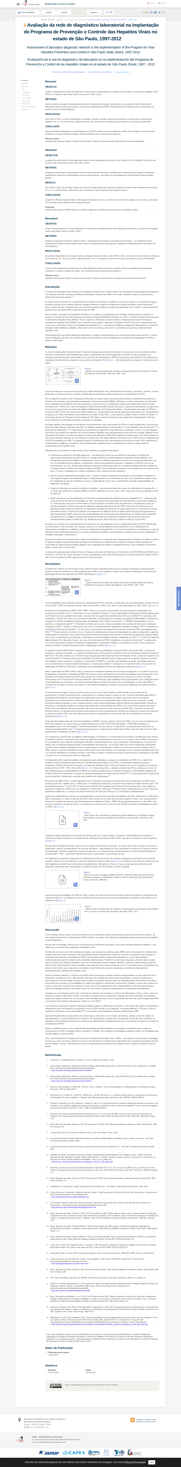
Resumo (25, 80)
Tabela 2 (116, 861)
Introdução (26, 92)
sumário (48, 12)
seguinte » (94, 12)
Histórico (25, 110)
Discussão (26, 101)
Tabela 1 (59, 807)
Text (23, 89)
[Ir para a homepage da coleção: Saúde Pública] (25, 3)
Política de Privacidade (135, 1462)
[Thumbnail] (63, 375)
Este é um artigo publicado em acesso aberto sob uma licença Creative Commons (91, 1385)
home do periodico (28, 12)
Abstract (24, 83)
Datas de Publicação (29, 107)
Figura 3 (61, 900)
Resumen (25, 86)
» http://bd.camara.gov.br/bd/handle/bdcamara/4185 (70, 1291)
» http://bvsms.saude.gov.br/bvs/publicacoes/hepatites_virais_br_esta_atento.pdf (81, 1162)
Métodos (26, 95)
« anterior (63, 12)
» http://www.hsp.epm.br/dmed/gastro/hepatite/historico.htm (73, 1207)
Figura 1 (111, 360)
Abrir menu (19, 4)
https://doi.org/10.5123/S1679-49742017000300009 (108, 20)
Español (152, 3)
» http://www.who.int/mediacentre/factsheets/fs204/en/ (71, 1070)
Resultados (27, 98)
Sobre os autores (122, 72)
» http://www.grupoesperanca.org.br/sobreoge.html (69, 1197)
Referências (26, 104)
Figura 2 (102, 574)
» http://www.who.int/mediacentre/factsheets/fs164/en (70, 1081)
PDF (111, 12)
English (163, 3)
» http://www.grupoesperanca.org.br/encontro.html (69, 1264)
